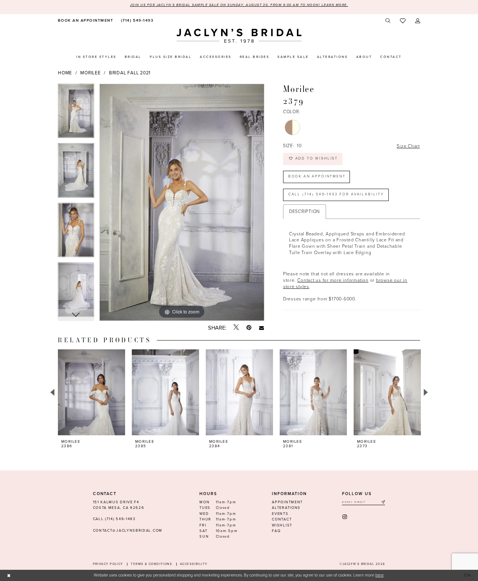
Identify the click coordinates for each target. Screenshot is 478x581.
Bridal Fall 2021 (129, 72)
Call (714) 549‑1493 (114, 519)
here (379, 575)
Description (304, 211)
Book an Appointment (317, 176)
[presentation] (91, 392)
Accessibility (194, 564)
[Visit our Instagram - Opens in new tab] (345, 517)
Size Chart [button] (408, 146)
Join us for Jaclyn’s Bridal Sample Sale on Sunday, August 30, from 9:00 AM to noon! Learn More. (239, 5)
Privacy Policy (108, 564)
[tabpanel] (76, 113)
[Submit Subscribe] (382, 502)
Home (65, 72)
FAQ (276, 531)
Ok (468, 575)
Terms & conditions (151, 564)
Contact (282, 519)
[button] (417, 20)
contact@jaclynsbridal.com (127, 530)
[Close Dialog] (9, 575)
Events (280, 514)
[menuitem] (84, 20)
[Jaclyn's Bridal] (239, 36)
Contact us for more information (333, 280)
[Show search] (388, 20)
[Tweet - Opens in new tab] (236, 327)
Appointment (287, 502)
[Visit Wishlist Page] (402, 21)
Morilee (90, 72)
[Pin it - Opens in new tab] (249, 328)
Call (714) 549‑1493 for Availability (336, 194)
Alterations (286, 508)
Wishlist (282, 525)
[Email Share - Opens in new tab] (261, 328)
